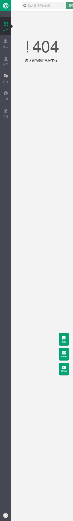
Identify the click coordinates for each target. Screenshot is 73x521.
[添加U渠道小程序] (5, 515)
